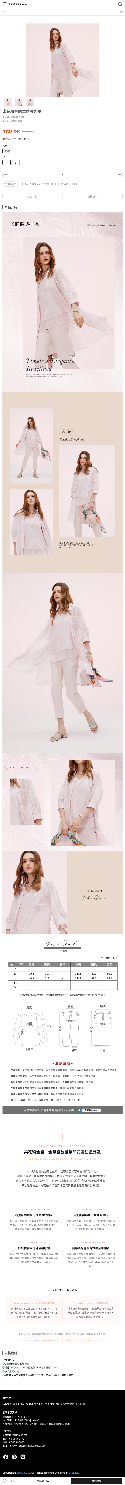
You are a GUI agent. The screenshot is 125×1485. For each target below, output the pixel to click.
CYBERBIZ (74, 1472)
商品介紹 (32, 196)
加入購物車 (43, 1481)
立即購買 (97, 1481)
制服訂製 (80, 1404)
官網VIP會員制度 (34, 1404)
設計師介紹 (19, 1404)
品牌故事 (7, 1404)
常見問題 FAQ (52, 1404)
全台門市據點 (67, 1404)
